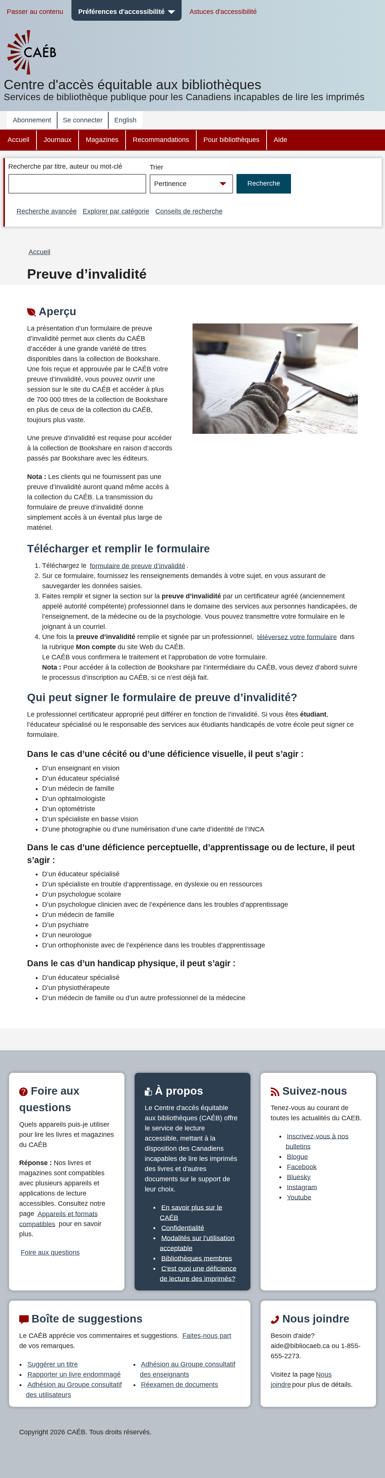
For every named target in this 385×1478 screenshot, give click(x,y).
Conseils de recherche (189, 211)
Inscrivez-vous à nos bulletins (317, 1141)
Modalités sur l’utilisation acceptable (197, 1243)
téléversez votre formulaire (297, 637)
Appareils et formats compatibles (58, 1219)
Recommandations (161, 139)
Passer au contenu (35, 11)
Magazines (102, 139)
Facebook (302, 1166)
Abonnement (32, 120)
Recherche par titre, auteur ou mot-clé (65, 166)
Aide (280, 139)
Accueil (18, 139)
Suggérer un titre (52, 1364)
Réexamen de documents (179, 1384)
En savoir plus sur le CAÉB (191, 1212)
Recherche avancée (47, 211)
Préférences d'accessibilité (121, 11)
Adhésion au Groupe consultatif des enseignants (188, 1369)
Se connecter (83, 120)
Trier (156, 167)
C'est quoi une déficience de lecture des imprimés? (198, 1273)
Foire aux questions (50, 1252)
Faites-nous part (206, 1335)
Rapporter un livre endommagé (74, 1374)
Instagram (302, 1187)
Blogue (297, 1156)
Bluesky (299, 1177)
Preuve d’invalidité (87, 274)
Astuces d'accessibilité (223, 11)
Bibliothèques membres (196, 1258)
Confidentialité (182, 1227)
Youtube (299, 1197)
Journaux (57, 139)
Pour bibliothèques (231, 139)
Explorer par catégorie (116, 211)
